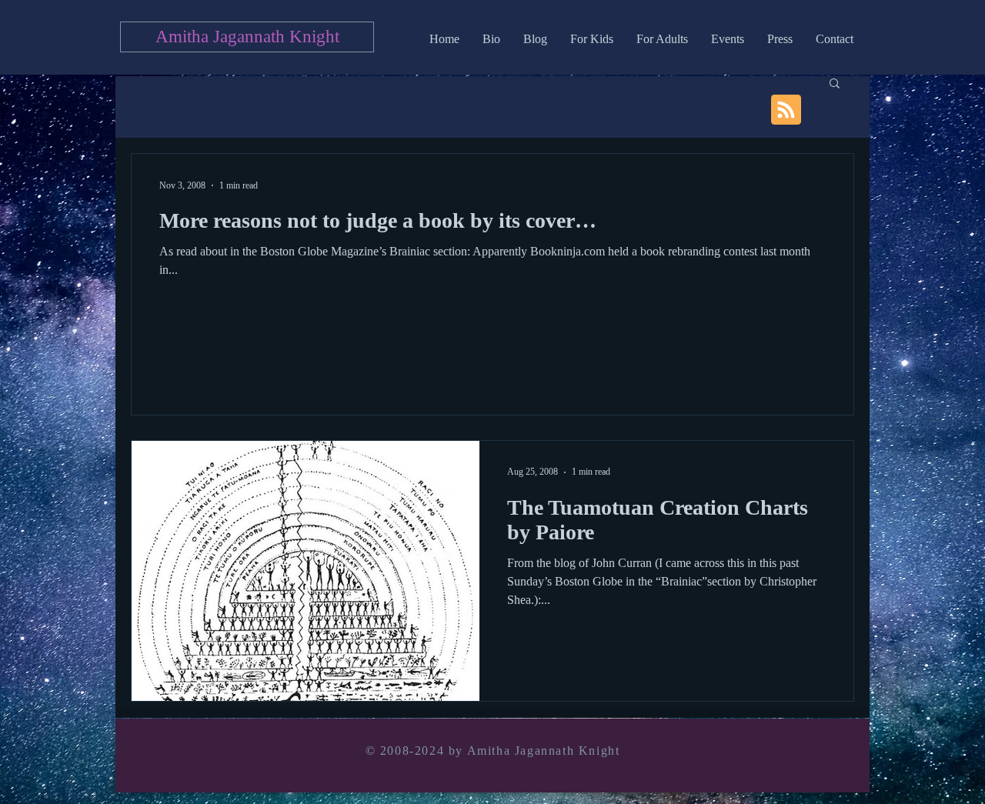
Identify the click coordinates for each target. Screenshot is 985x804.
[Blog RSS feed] (786, 110)
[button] (834, 84)
